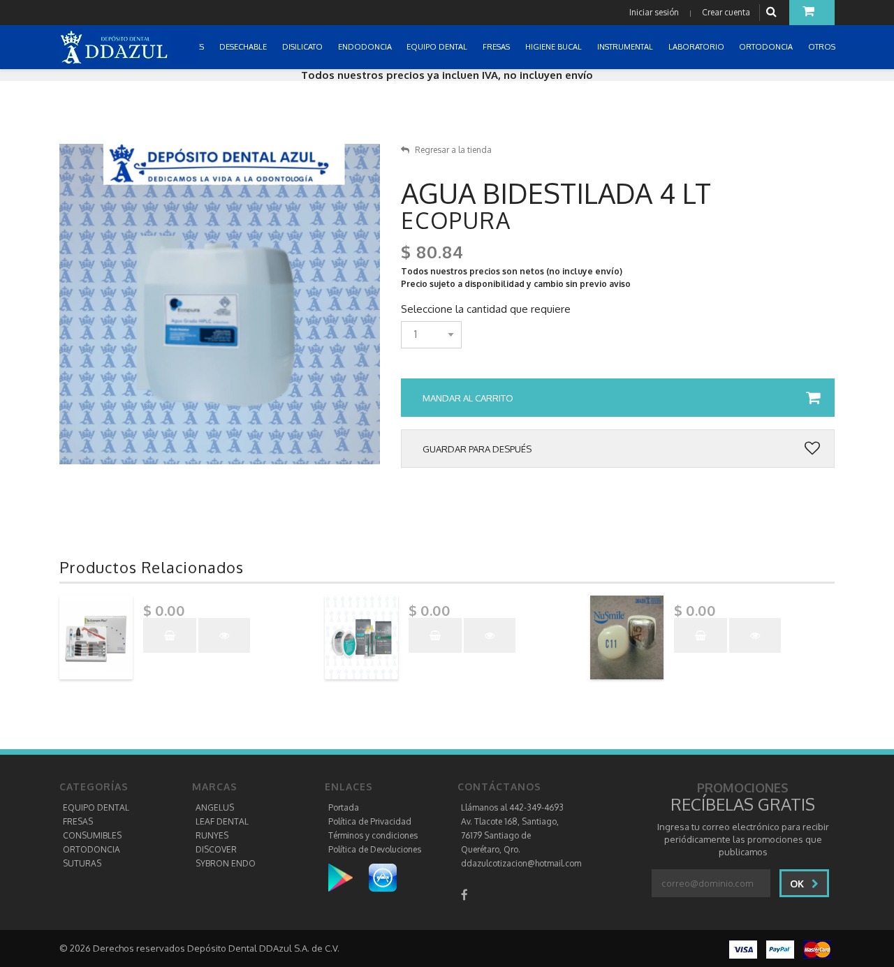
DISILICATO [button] (303, 47)
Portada (343, 807)
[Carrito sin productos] (812, 12)
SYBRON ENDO (226, 863)
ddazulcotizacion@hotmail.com (521, 863)
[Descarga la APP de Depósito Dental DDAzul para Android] (347, 877)
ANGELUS (215, 807)
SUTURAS (82, 863)
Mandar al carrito (468, 398)
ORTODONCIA (91, 849)
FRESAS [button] (497, 47)
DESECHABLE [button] (244, 47)
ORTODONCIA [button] (767, 47)
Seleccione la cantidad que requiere (486, 309)
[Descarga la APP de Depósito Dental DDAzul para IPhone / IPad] (383, 877)
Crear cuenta (726, 12)
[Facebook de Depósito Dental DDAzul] (464, 894)
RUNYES (212, 835)
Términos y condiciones (373, 835)
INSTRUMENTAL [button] (626, 47)
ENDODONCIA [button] (366, 47)
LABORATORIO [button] (697, 47)
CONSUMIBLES (92, 835)
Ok (798, 884)
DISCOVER (216, 849)
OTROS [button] (822, 47)
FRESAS (78, 821)
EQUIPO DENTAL (96, 807)
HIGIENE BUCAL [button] (554, 47)
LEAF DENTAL (222, 821)
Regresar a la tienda (453, 150)
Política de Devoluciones (374, 849)
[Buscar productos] (773, 12)
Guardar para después (477, 449)
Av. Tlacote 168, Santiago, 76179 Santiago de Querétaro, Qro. (510, 835)
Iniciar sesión (654, 12)
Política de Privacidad (369, 821)
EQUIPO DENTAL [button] (437, 47)
